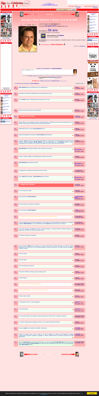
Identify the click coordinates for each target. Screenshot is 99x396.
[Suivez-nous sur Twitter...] (3, 119)
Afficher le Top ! (6, 38)
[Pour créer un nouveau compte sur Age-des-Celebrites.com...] (95, 6)
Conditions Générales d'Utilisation (54, 77)
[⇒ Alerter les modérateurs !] (72, 88)
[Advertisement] (83, 2)
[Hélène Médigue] (77, 16)
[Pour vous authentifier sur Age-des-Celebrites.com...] (78, 6)
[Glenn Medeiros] (75, 74)
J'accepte (92, 393)
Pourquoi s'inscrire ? (95, 8)
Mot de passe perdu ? (78, 8)
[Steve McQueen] (22, 16)
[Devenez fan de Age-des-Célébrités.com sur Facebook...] (3, 121)
